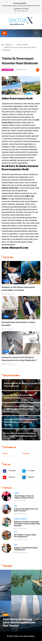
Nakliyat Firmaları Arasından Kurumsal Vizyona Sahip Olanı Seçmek (27, 523)
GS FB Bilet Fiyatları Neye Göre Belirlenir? (25, 535)
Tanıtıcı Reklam (22, 45)
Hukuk (6, 281)
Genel (6, 351)
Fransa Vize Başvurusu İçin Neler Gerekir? (26, 509)
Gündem (16, 493)
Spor (15, 532)
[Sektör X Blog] (21, 21)
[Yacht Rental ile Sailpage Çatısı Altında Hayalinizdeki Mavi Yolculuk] (21, 601)
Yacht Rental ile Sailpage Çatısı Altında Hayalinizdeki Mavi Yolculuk (19, 622)
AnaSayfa (8, 45)
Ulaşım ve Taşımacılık (20, 519)
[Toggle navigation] (4, 33)
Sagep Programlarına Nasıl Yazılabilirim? (26, 548)
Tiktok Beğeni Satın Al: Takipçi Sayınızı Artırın (24, 496)
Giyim (6, 316)
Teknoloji (25, 453)
